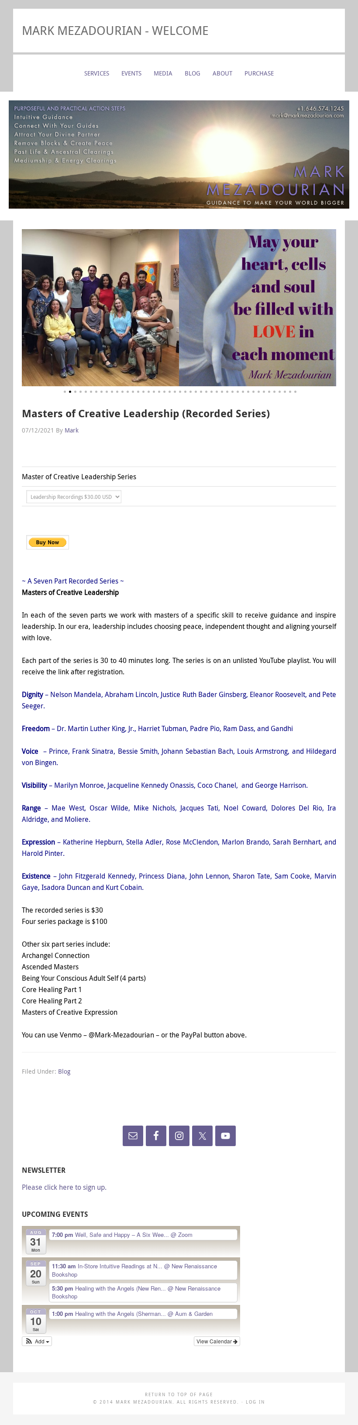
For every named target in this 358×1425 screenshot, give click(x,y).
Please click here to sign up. (64, 1187)
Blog (64, 1071)
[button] (37, 1341)
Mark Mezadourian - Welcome (115, 30)
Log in (255, 1402)
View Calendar (214, 1341)
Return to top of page (179, 1395)
